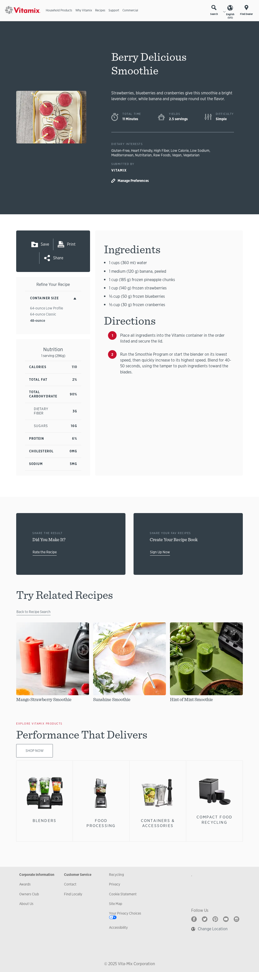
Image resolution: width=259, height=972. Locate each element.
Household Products (59, 10)
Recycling (116, 874)
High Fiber (161, 150)
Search (214, 14)
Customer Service (77, 874)
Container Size (44, 298)
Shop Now (35, 750)
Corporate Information (36, 874)
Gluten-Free (120, 150)
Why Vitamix (83, 10)
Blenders (45, 820)
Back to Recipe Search (33, 611)
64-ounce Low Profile (46, 308)
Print (71, 244)
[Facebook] (194, 919)
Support (114, 10)
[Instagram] (236, 919)
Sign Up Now (160, 552)
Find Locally (73, 894)
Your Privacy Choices (125, 913)
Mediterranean (122, 155)
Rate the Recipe (45, 552)
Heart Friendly (141, 150)
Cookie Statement (123, 894)
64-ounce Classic (43, 314)
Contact (70, 884)
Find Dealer (246, 14)
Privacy (114, 884)
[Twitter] (204, 919)
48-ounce (37, 320)
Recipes (100, 10)
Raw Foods (161, 155)
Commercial (130, 10)
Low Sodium (199, 150)
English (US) (230, 16)
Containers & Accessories (158, 823)
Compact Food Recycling (214, 819)
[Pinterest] (215, 919)
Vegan (177, 155)
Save (45, 244)
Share (58, 258)
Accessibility (118, 927)
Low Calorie (180, 150)
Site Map (115, 903)
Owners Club (29, 894)
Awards (25, 884)
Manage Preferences (133, 180)
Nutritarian (143, 155)
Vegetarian (191, 155)
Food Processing (101, 823)
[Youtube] (226, 919)
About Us (26, 903)
